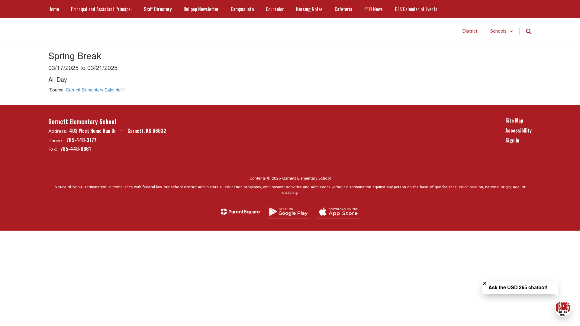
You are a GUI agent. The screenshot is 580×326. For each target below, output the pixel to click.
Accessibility (518, 130)
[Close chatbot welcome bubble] (484, 283)
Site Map (514, 120)
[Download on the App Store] (338, 212)
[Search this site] (529, 31)
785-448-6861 (75, 148)
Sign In (512, 140)
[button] (501, 31)
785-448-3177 (81, 140)
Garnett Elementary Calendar (94, 90)
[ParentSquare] (240, 211)
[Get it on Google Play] (288, 212)
